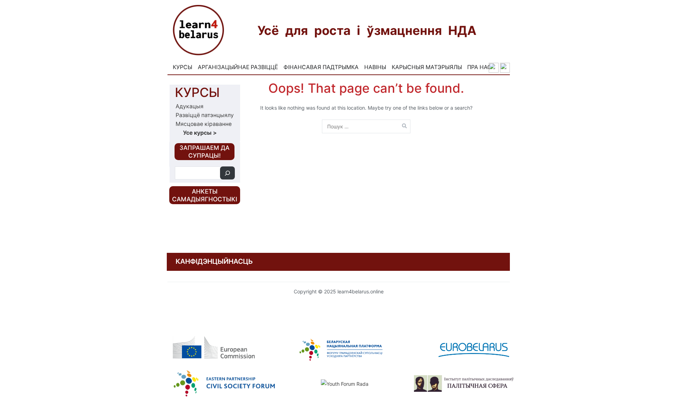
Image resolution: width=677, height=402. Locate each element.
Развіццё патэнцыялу (205, 115)
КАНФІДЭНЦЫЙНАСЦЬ (214, 261)
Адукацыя (189, 106)
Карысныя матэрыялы (427, 67)
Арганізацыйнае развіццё (238, 67)
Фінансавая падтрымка (321, 67)
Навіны (375, 67)
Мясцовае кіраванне (204, 124)
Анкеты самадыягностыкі (204, 195)
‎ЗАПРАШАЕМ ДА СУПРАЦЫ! (204, 151)
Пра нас (479, 67)
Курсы (182, 67)
